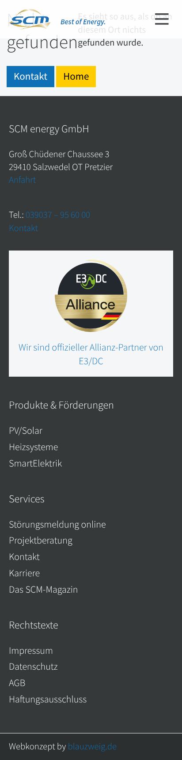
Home (76, 76)
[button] (162, 20)
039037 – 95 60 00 (58, 214)
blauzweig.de (92, 746)
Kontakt (30, 76)
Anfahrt (22, 179)
